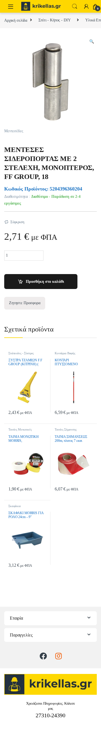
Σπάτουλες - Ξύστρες (21, 353)
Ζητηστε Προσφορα (24, 303)
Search (75, 6)
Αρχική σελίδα (15, 20)
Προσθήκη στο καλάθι (45, 281)
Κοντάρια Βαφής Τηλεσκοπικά (65, 354)
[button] (91, 41)
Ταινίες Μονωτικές (20, 429)
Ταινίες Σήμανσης (66, 429)
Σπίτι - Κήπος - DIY (54, 20)
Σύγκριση (17, 222)
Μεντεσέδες (13, 131)
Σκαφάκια (14, 506)
